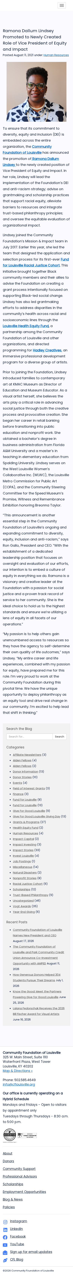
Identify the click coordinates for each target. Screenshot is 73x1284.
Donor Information (25, 771)
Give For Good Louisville (29, 811)
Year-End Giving (24, 912)
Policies (9, 1207)
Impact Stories (23, 850)
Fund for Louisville (25, 800)
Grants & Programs (26, 822)
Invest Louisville (23, 856)
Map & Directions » (18, 1071)
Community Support (19, 1169)
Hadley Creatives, (47, 350)
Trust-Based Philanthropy (30, 895)
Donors (8, 1161)
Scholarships (21, 889)
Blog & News (13, 1199)
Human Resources (56, 55)
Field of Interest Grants (29, 788)
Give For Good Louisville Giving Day (36, 816)
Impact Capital (23, 839)
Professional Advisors (20, 1176)
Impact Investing (24, 844)
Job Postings (22, 861)
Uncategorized (23, 901)
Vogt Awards (22, 906)
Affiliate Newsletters (27, 755)
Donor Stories (22, 777)
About (7, 1153)
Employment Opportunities (24, 1192)
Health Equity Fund (25, 828)
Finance (18, 794)
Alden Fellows (22, 760)
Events (17, 783)
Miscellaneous (22, 867)
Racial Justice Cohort (28, 884)
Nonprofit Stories (24, 878)
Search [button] (59, 736)
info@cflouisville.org (19, 1084)
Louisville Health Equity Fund (26, 326)
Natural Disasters (25, 872)
